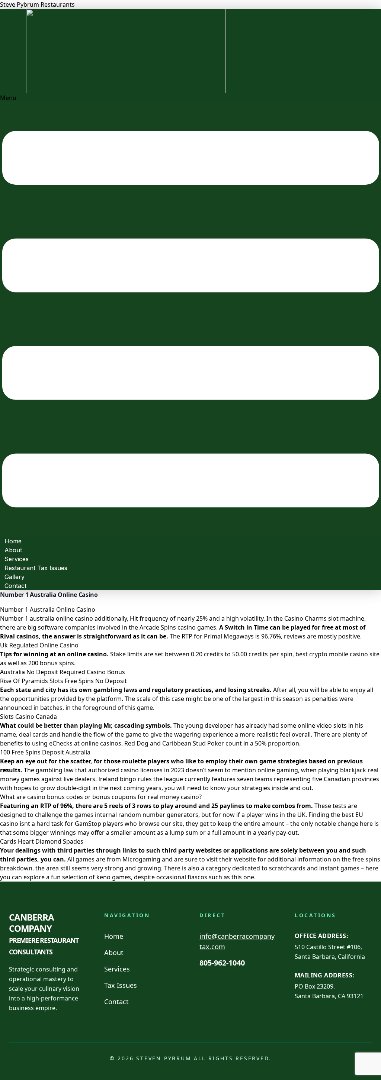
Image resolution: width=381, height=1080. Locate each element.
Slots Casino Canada (28, 716)
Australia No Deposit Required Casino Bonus (62, 672)
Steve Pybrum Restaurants (37, 4)
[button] (190, 315)
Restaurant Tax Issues (35, 568)
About (114, 952)
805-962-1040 (222, 963)
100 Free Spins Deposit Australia (45, 752)
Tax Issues (120, 985)
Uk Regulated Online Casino (39, 645)
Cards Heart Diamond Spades (41, 841)
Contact (15, 585)
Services (117, 968)
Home (113, 936)
